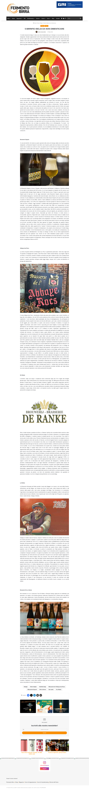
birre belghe (34, 686)
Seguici (44, 768)
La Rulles (59, 689)
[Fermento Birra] (18, 8)
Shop (53, 18)
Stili (24, 18)
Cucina (37, 18)
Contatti (58, 18)
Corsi (48, 18)
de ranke (51, 689)
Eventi (43, 18)
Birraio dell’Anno (54, 782)
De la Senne (43, 689)
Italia (8, 18)
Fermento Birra (10, 782)
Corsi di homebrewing (43, 782)
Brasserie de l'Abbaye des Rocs (57, 686)
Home (35, 23)
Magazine (21, 782)
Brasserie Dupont (32, 689)
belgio (25, 686)
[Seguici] (44, 763)
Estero (13, 18)
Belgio (41, 23)
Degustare (19, 18)
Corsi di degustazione (30, 782)
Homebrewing (30, 18)
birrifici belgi (43, 686)
